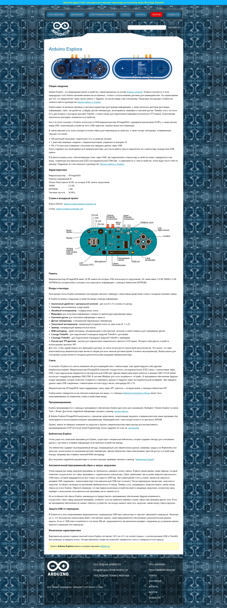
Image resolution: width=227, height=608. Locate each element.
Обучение (77, 14)
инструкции (133, 428)
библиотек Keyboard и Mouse (136, 393)
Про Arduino (56, 14)
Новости (173, 14)
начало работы (121, 411)
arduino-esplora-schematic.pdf (69, 209)
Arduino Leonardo (135, 92)
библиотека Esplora (145, 459)
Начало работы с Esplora (89, 102)
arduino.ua (105, 546)
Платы (125, 14)
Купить (141, 14)
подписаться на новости (111, 570)
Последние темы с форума (111, 575)
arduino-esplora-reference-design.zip (80, 204)
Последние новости (107, 564)
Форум (157, 14)
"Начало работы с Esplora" (112, 164)
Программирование (102, 14)
